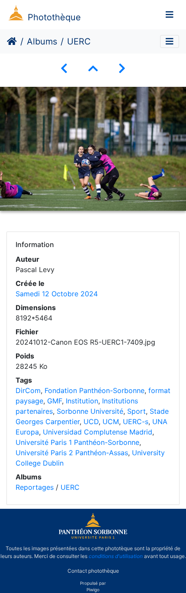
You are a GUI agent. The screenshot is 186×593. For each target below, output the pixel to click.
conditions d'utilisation (116, 556)
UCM (111, 421)
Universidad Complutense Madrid (97, 432)
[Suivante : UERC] (122, 68)
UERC (70, 487)
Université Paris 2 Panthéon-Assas (72, 452)
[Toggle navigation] (169, 14)
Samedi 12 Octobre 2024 (57, 293)
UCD (91, 421)
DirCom (28, 390)
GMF (54, 400)
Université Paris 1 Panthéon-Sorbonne (77, 442)
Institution (82, 400)
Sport (136, 411)
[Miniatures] (93, 68)
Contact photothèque (93, 571)
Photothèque (54, 17)
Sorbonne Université (90, 411)
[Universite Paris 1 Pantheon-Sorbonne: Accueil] (93, 536)
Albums (42, 41)
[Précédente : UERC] (64, 68)
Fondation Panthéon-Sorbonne (94, 390)
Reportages (35, 487)
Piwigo (93, 589)
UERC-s (135, 421)
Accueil (12, 41)
